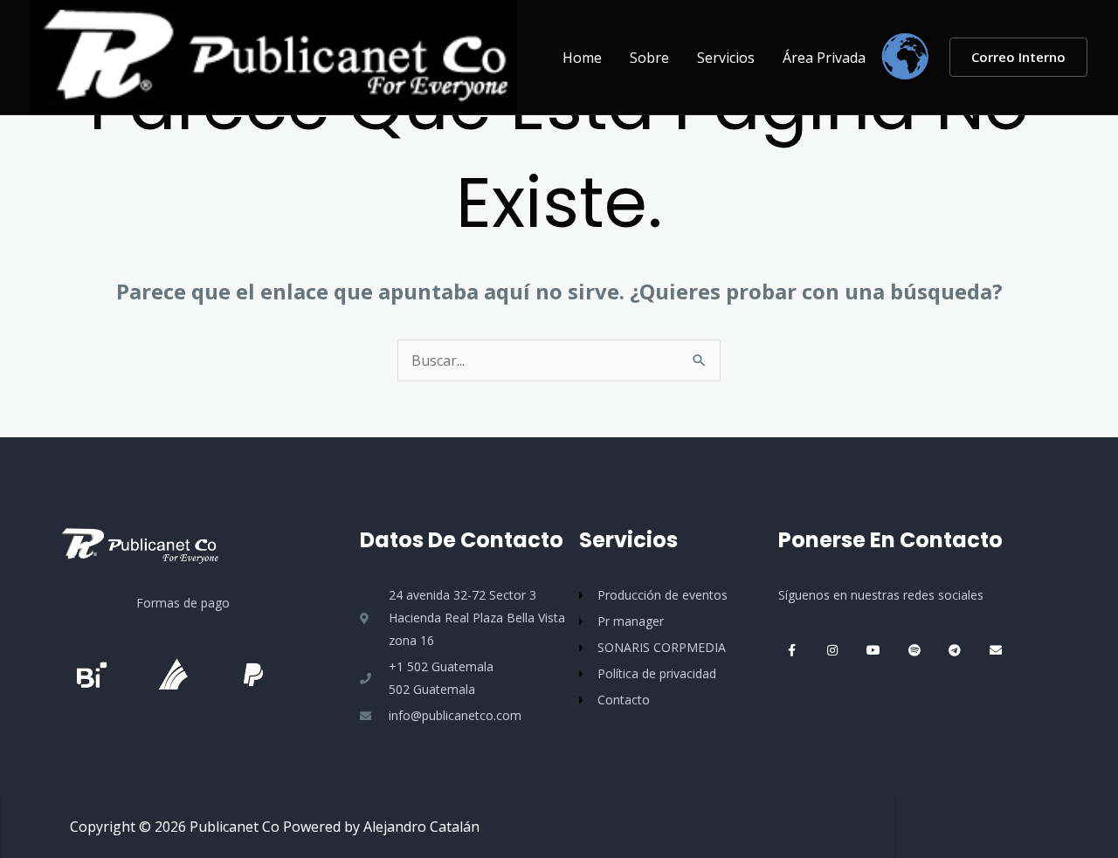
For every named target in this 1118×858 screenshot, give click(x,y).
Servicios (726, 57)
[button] (1018, 57)
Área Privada (824, 57)
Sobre (649, 57)
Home (582, 57)
